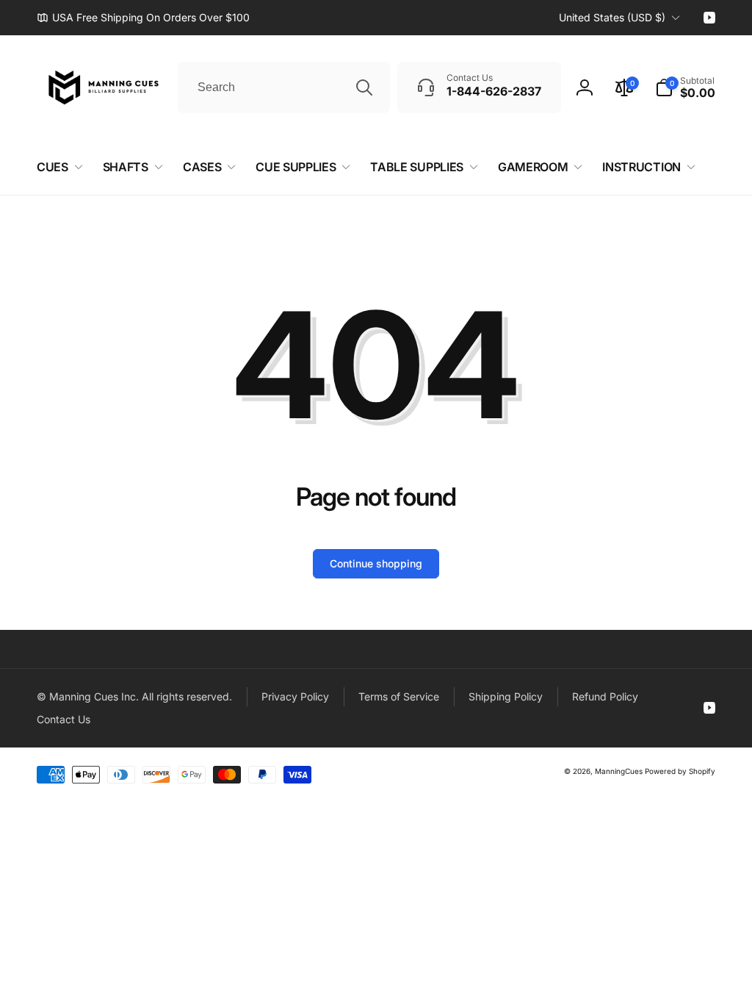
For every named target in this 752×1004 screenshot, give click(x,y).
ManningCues (619, 771)
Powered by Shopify (680, 771)
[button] (685, 87)
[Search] (364, 87)
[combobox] (284, 87)
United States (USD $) (612, 17)
